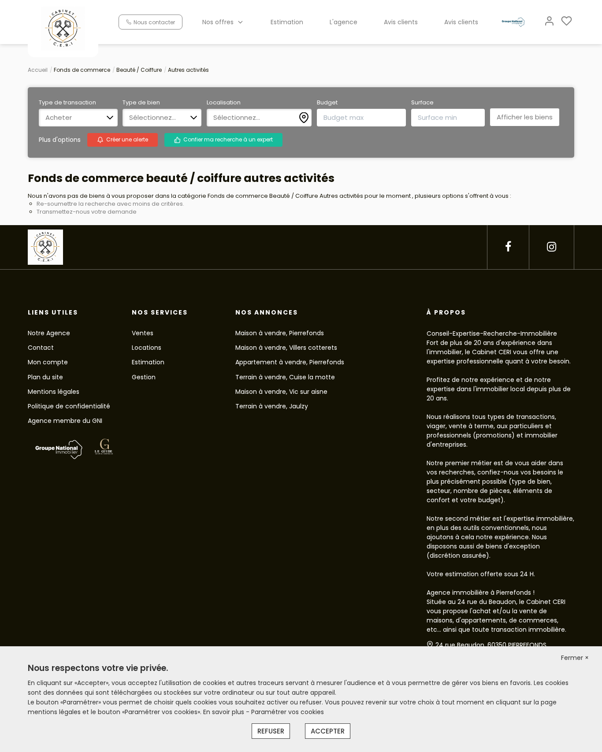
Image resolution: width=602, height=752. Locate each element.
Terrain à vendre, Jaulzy (271, 406)
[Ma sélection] (566, 21)
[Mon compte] (549, 21)
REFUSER (270, 731)
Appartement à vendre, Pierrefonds (289, 362)
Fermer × (575, 657)
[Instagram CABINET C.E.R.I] (551, 246)
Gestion (144, 377)
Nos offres (218, 22)
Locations (146, 347)
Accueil (38, 70)
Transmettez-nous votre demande (87, 211)
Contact (41, 347)
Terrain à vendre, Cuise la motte (285, 377)
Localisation (224, 103)
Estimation (287, 22)
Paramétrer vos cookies (287, 712)
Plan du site (45, 377)
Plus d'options (60, 139)
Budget (327, 103)
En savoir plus (224, 712)
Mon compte (48, 362)
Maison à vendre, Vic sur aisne (281, 391)
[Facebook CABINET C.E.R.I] (508, 246)
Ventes (142, 333)
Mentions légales (53, 391)
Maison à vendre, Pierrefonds (279, 333)
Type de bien (141, 103)
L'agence (343, 22)
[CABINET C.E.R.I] (63, 28)
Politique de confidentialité (69, 406)
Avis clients (401, 22)
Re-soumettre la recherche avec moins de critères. (110, 204)
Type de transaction (67, 103)
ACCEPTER (328, 731)
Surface (422, 103)
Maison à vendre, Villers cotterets (286, 347)
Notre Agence (49, 333)
